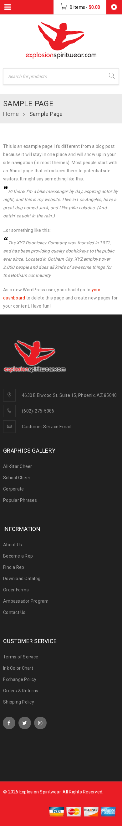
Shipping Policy (18, 701)
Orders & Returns (20, 690)
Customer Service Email (46, 426)
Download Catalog (21, 578)
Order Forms (16, 589)
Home (11, 114)
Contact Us (14, 612)
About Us (12, 544)
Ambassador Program (26, 601)
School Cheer (16, 477)
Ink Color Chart (18, 668)
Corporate (13, 488)
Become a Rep (18, 555)
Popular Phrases (20, 500)
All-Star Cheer (17, 466)
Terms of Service (20, 656)
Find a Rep (13, 567)
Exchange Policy (19, 679)
